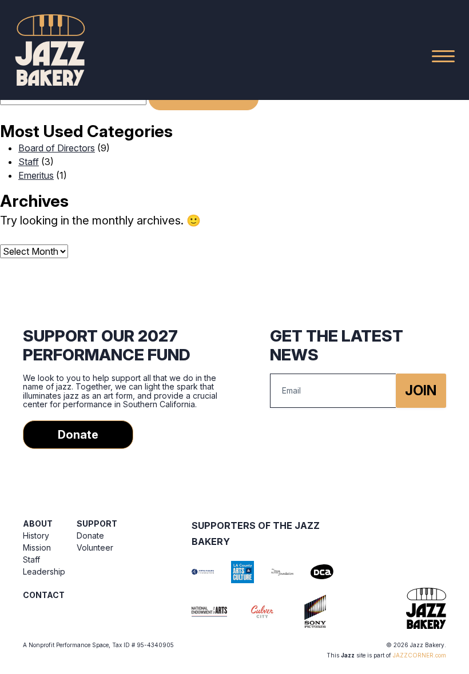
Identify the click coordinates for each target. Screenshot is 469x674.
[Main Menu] (443, 56)
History (36, 535)
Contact (44, 595)
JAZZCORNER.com (419, 655)
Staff (28, 161)
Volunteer (95, 547)
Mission (37, 547)
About (38, 523)
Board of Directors (56, 148)
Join (420, 390)
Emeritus (36, 175)
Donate (78, 435)
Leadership (44, 571)
